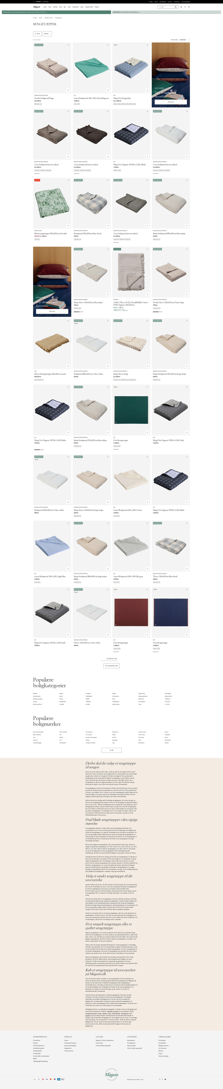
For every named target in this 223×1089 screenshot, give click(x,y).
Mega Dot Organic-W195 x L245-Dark (168, 440)
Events (66, 1040)
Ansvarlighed (162, 1)
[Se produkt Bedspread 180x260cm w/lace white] (92, 343)
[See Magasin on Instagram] (160, 1079)
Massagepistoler (143, 696)
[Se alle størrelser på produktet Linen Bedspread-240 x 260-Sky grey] (116, 582)
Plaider (61, 693)
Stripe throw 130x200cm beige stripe (88, 510)
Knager (114, 693)
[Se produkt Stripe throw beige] (131, 343)
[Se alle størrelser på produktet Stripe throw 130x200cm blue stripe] (77, 308)
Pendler (88, 704)
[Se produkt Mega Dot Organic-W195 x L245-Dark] (171, 410)
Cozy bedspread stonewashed (46, 165)
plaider (104, 1013)
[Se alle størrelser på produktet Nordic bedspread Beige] (38, 104)
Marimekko (141, 742)
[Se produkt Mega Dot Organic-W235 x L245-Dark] (52, 612)
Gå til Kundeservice (38, 1045)
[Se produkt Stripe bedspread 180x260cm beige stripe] (92, 546)
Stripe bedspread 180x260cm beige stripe (90, 577)
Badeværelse (168, 696)
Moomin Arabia (38, 230)
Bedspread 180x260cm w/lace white (88, 374)
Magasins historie (163, 1045)
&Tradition (115, 299)
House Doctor (142, 732)
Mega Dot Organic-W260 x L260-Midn (129, 165)
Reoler (61, 698)
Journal (156, 1)
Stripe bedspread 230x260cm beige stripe (169, 374)
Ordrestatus (36, 1040)
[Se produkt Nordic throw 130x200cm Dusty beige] (171, 272)
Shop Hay (171, 102)
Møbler (88, 698)
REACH (35, 1058)
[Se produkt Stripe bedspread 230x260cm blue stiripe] (92, 410)
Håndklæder (89, 696)
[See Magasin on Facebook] (162, 1079)
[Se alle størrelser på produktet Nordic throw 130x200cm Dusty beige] (156, 308)
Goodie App (99, 1043)
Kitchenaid (168, 740)
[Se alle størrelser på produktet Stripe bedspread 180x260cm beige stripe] (77, 582)
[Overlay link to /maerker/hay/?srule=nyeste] (171, 74)
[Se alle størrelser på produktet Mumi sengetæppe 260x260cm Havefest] (37, 239)
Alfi (60, 734)
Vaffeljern (88, 701)
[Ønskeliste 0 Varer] (185, 7)
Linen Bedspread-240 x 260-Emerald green (91, 98)
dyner (109, 1013)
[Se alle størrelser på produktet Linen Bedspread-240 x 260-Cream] (116, 516)
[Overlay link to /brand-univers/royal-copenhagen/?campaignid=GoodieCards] (166, 12)
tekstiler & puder (112, 1011)
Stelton (88, 740)
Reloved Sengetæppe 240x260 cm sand (50, 374)
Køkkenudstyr (116, 704)
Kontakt (35, 1043)
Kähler (114, 734)
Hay (75, 95)
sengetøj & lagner (91, 1013)
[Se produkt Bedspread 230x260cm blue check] (92, 203)
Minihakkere (62, 701)
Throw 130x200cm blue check (165, 577)
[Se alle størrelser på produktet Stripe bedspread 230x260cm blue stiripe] (77, 446)
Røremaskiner (37, 696)
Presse (160, 1053)
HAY (60, 740)
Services (170, 1)
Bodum (167, 742)
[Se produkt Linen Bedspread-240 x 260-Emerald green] (92, 67)
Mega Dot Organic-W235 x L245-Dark (49, 643)
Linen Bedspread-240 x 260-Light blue (50, 577)
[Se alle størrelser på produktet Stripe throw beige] (124, 380)
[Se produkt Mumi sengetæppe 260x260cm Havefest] (52, 203)
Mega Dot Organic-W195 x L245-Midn (168, 510)
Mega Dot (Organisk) (122, 98)
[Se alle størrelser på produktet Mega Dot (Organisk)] (124, 104)
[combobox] (167, 7)
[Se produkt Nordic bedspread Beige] (52, 67)
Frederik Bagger (37, 742)
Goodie (151, 1)
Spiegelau (114, 740)
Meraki (61, 737)
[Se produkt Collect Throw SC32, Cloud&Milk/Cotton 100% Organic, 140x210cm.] (131, 272)
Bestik (61, 696)
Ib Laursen (141, 737)
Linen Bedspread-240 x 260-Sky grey (128, 577)
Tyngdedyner (115, 701)
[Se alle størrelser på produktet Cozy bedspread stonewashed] (42, 170)
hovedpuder (116, 1013)
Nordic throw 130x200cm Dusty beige (168, 303)
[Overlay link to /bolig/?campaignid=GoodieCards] (56, 12)
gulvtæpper (125, 1013)
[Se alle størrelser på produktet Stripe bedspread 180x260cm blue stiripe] (156, 239)
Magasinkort (68, 1048)
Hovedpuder (142, 701)
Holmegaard (62, 742)
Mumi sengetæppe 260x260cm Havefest (50, 234)
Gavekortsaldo (131, 1045)
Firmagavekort (131, 1043)
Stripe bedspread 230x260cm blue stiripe (90, 440)
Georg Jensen (63, 732)
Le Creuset (89, 734)
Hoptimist (167, 734)
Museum (161, 1051)
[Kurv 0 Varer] (189, 7)
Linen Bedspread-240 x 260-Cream (127, 510)
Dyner (113, 698)
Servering (167, 701)
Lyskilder (61, 704)
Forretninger (177, 1)
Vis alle (112, 750)
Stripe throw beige (120, 374)
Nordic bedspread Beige (44, 98)
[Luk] (139, 553)
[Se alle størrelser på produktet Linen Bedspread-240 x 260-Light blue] (37, 582)
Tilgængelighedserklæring (40, 1061)
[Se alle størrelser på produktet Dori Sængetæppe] (116, 446)
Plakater (35, 693)
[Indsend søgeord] (160, 7)
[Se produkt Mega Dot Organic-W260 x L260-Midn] (131, 134)
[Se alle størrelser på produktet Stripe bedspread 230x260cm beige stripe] (156, 380)
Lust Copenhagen (185, 1)
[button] (181, 7)
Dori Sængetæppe (120, 440)
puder (99, 1013)
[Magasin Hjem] (36, 7)
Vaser (140, 704)
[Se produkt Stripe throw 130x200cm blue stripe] (92, 272)
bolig (131, 1009)
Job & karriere (162, 1048)
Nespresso (115, 732)
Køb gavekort (131, 1040)
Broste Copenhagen (91, 737)
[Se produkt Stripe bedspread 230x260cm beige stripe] (171, 343)
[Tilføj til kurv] (68, 90)
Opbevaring (142, 693)
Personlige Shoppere (70, 1043)
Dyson (166, 732)
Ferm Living (142, 734)
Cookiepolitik (37, 1053)
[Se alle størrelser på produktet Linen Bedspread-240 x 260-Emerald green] (77, 104)
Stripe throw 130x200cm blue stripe (88, 303)
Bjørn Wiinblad (37, 734)
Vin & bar (167, 704)
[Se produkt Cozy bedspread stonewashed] (52, 134)
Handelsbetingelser (38, 1048)
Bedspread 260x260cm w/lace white (49, 510)
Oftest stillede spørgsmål (103, 1045)
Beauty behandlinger (70, 1045)
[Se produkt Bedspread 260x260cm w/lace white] (52, 479)
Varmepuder (115, 696)
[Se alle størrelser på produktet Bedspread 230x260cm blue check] (77, 239)
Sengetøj (88, 693)
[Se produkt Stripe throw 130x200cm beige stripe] (92, 479)
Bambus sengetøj (37, 698)
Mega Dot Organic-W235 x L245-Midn (50, 440)
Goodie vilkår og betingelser (41, 1056)
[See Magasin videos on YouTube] (165, 1079)
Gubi (140, 740)
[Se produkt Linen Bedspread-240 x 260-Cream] (131, 479)
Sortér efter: (174, 39)
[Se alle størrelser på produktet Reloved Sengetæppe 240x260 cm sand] (38, 380)
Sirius (166, 737)
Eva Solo (35, 740)
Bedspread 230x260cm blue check (87, 234)
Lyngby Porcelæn (90, 742)
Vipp (113, 742)
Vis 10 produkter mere (111, 665)
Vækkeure (167, 698)
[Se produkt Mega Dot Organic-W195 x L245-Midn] (171, 479)
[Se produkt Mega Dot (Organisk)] (131, 67)
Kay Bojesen (89, 732)
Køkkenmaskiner (37, 704)
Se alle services (68, 1051)
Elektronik (141, 698)
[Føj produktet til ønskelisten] (68, 45)
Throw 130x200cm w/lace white (87, 643)
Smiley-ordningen (164, 1056)
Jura (34, 737)
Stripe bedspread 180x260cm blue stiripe (169, 234)
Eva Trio (114, 737)
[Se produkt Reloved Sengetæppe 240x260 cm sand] (52, 343)
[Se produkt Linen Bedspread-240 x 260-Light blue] (52, 546)
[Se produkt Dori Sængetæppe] (131, 410)
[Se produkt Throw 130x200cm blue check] (171, 546)
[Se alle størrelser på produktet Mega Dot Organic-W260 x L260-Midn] (117, 170)
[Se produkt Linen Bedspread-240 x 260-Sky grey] (131, 546)
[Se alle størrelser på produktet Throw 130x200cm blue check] (156, 582)
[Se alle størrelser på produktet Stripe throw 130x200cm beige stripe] (77, 516)
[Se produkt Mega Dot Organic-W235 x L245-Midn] (52, 410)
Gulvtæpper (168, 693)
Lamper (35, 701)
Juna (35, 371)
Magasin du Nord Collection (41, 95)
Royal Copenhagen (38, 732)
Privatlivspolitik (37, 1051)
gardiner (88, 1015)
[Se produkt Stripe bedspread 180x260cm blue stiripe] (171, 203)
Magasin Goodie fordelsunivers (105, 1040)
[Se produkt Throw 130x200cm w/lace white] (92, 612)
